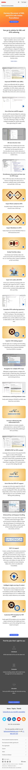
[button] (19, 2)
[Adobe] (3, 2)
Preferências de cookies (12, 765)
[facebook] (3, 761)
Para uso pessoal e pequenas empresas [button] (10, 739)
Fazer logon (23, 2)
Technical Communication (7, 5)
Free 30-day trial (14, 21)
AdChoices (19, 767)
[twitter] (7, 761)
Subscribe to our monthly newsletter (14, 712)
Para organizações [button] (6, 745)
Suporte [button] (3, 748)
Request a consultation (14, 702)
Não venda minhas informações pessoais (9, 767)
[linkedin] (10, 761)
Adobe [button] (3, 751)
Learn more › (14, 61)
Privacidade (21, 764)
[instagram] (5, 761)
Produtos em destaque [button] (6, 754)
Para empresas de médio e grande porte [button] (10, 742)
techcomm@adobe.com (11, 731)
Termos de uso (4, 765)
